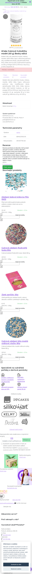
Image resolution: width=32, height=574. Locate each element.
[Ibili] (7, 399)
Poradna (20, 525)
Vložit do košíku (20, 215)
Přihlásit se (26, 440)
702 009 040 (7, 535)
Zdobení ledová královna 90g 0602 (15, 198)
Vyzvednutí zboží (8, 525)
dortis (18, 132)
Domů (4, 9)
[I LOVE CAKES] (21, 399)
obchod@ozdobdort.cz (7, 503)
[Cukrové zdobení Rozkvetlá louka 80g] (16, 234)
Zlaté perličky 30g (10, 294)
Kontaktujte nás (12, 488)
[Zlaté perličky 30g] (16, 281)
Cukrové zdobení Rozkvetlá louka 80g (14, 249)
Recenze (15, 75)
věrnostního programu (12, 2)
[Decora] (11, 421)
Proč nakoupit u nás (9, 519)
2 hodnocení (18, 47)
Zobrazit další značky (16, 429)
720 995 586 (6, 539)
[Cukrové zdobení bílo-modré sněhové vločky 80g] (16, 327)
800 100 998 (16, 500)
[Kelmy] (9, 414)
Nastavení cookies (16, 569)
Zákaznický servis (8, 514)
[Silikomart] (16, 407)
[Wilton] (25, 414)
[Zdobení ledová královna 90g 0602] (16, 183)
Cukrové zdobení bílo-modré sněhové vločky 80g (15, 342)
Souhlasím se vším (16, 564)
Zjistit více (22, 457)
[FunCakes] (24, 421)
